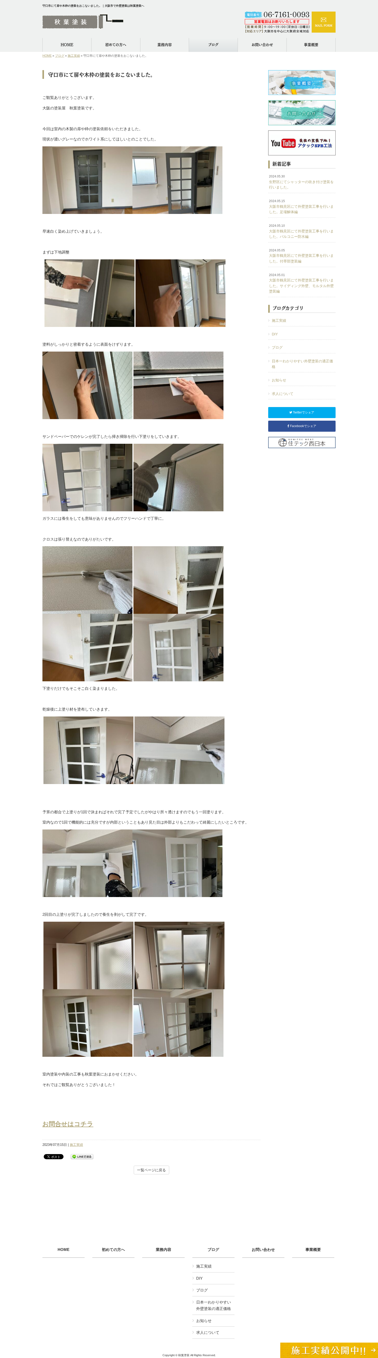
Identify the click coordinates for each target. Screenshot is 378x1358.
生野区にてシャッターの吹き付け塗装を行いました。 (301, 182)
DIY (275, 334)
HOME (47, 56)
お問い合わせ (263, 1250)
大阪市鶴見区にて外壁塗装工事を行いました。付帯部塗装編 (301, 256)
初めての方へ (113, 1250)
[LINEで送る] (82, 1156)
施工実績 (74, 56)
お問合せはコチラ (67, 1123)
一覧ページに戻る (151, 1170)
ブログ (59, 56)
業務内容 (163, 1250)
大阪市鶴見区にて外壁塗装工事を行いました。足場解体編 (301, 206)
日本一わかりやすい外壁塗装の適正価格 (302, 364)
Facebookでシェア (302, 426)
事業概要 (313, 1250)
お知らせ (279, 380)
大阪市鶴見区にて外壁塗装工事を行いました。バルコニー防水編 (301, 231)
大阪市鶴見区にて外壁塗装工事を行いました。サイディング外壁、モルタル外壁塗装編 (301, 283)
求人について (282, 394)
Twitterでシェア (303, 412)
